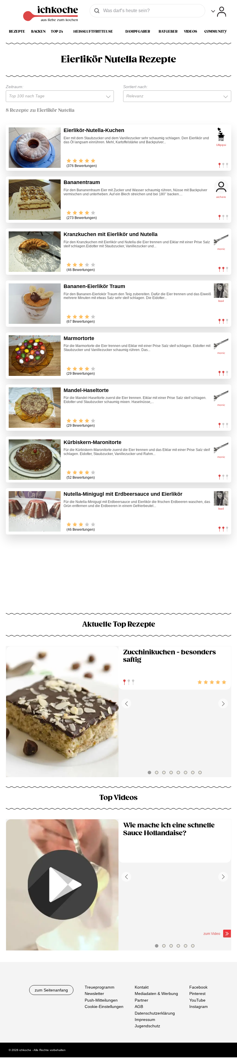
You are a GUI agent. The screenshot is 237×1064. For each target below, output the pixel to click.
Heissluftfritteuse (93, 31)
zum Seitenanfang (51, 990)
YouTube (197, 1000)
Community (215, 31)
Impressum (145, 1019)
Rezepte (17, 31)
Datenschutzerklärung (155, 1013)
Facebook (198, 987)
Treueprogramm (99, 987)
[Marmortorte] (35, 355)
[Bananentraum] (35, 199)
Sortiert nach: (135, 86)
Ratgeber (168, 31)
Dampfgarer (137, 31)
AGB (139, 1006)
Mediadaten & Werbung (156, 993)
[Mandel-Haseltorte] (35, 407)
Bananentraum (82, 182)
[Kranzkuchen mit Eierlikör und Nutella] (35, 251)
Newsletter (94, 993)
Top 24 (57, 31)
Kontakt (142, 987)
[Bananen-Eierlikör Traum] (35, 303)
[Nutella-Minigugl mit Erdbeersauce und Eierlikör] (35, 511)
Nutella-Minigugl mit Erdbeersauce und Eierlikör (123, 494)
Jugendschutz (147, 1026)
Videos (190, 31)
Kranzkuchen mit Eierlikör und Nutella (111, 234)
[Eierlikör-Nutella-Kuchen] (35, 147)
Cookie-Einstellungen (104, 1006)
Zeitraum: (14, 86)
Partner (141, 1000)
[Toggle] (218, 12)
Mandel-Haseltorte (86, 390)
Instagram (198, 1006)
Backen (38, 31)
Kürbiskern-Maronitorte (92, 442)
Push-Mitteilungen (101, 1000)
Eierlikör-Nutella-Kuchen (94, 130)
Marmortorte (79, 338)
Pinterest (197, 993)
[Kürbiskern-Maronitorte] (35, 459)
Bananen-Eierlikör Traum (94, 286)
